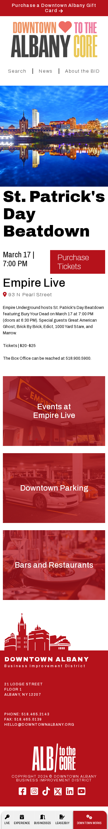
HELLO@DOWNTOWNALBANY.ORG (39, 725)
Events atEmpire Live (54, 411)
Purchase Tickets (73, 262)
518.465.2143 (36, 714)
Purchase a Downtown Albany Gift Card (54, 8)
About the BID (82, 71)
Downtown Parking (54, 488)
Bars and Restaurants (54, 565)
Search (17, 71)
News (46, 71)
